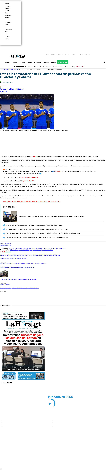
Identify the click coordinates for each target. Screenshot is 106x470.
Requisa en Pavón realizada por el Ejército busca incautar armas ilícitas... (18, 279)
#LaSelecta (58, 171)
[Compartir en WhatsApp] (1, 91)
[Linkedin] (97, 48)
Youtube (7, 450)
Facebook (7, 443)
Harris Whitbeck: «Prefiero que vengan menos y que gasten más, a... (17, 267)
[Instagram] (95, 48)
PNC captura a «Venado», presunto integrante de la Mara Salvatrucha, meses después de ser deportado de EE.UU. (37, 248)
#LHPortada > (5, 305)
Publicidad (7, 36)
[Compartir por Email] (5, 91)
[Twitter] (100, 48)
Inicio (1, 69)
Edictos (6, 34)
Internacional (8, 15)
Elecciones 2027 (69, 66)
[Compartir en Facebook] (2, 91)
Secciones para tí (8, 69)
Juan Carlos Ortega (8, 82)
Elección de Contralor (45, 66)
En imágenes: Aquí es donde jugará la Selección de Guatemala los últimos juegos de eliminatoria (31, 201)
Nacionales (7, 8)
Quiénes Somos (8, 29)
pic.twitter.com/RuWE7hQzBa (28, 177)
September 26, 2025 (28, 181)
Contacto (7, 38)
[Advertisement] (46, 143)
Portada (7, 3)
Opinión (7, 10)
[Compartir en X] (4, 91)
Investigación (8, 6)
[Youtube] (103, 48)
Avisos (6, 31)
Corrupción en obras (58, 66)
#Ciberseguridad (80, 66)
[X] (2, 449)
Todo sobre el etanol (33, 66)
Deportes (7, 24)
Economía (7, 13)
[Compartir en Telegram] (6, 91)
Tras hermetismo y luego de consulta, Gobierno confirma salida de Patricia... (19, 288)
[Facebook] (92, 48)
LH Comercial (8, 22)
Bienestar (7, 17)
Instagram (7, 444)
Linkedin (7, 446)
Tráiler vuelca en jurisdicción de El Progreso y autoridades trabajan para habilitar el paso (31, 250)
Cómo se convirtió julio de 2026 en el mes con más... (13, 258)
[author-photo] (5, 243)
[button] (104, 62)
